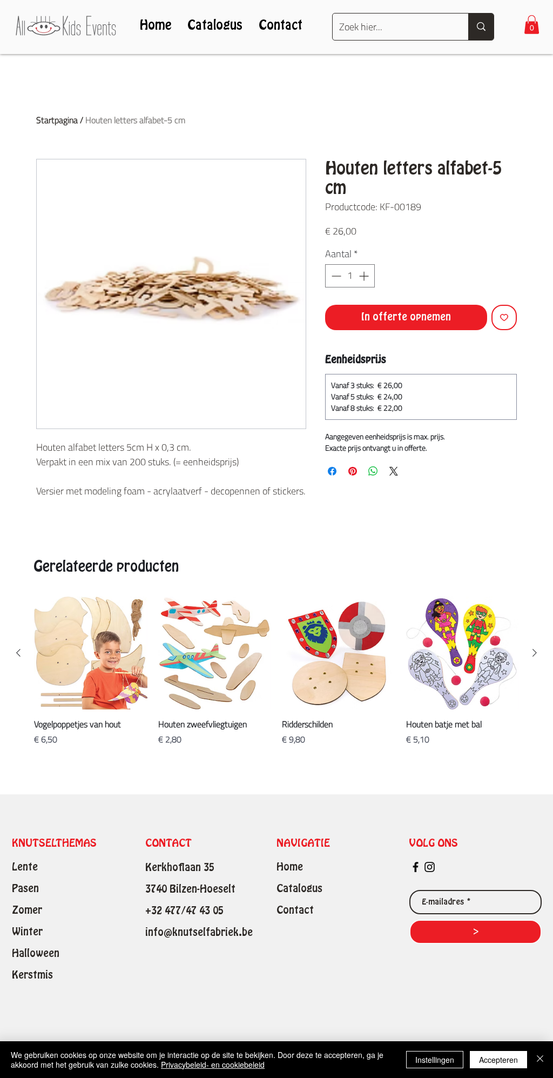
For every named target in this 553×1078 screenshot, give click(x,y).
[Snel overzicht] (90, 653)
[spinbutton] (349, 276)
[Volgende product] (534, 652)
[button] (531, 24)
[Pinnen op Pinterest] (352, 471)
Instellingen (434, 1059)
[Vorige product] (18, 652)
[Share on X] (393, 471)
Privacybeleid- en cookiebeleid (213, 1064)
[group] (276, 677)
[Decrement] (335, 276)
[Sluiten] (540, 1059)
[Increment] (364, 276)
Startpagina (57, 120)
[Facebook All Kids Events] (415, 867)
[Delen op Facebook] (332, 471)
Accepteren (498, 1059)
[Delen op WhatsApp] (373, 471)
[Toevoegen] (504, 317)
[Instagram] (429, 867)
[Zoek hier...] (481, 27)
